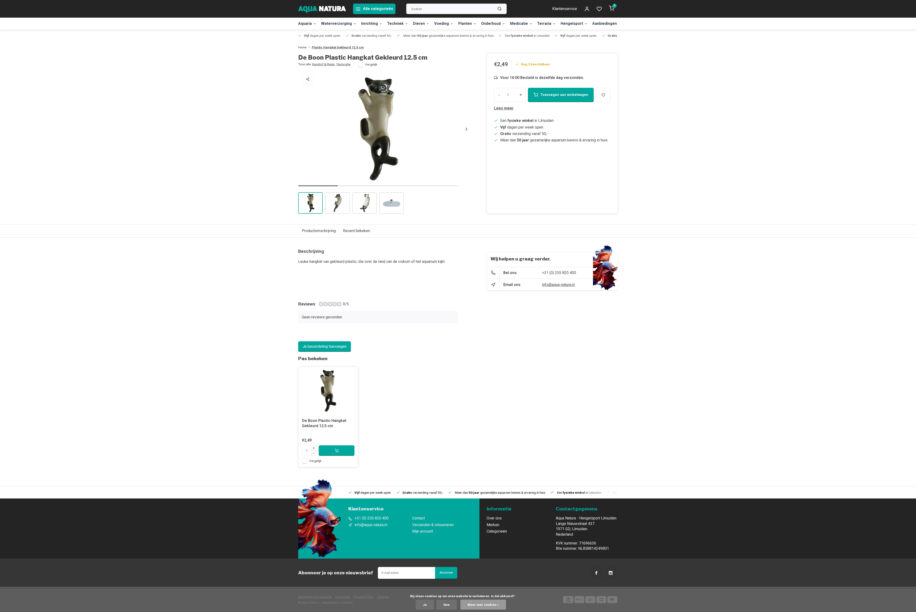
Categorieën (497, 531)
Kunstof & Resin (323, 64)
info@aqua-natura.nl (558, 284)
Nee (446, 605)
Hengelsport (572, 23)
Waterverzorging (336, 23)
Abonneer (446, 572)
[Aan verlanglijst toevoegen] (351, 374)
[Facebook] (596, 573)
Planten (465, 23)
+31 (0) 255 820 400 (559, 272)
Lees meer (504, 108)
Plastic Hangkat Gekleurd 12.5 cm (338, 47)
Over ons (494, 518)
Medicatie (519, 23)
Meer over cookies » (483, 605)
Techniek (395, 23)
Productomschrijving (319, 230)
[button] (466, 129)
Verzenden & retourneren (433, 525)
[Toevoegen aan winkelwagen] (336, 450)
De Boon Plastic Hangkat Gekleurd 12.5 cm (324, 423)
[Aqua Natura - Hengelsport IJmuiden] (322, 9)
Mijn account (422, 531)
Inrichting (369, 23)
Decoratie (343, 64)
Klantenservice (564, 8)
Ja (425, 605)
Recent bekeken (356, 230)
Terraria (544, 23)
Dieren (419, 23)
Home (302, 47)
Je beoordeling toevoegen (324, 346)
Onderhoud (491, 23)
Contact (418, 518)
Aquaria (305, 23)
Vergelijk (371, 64)
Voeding (441, 23)
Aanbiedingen (604, 23)
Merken (493, 525)
